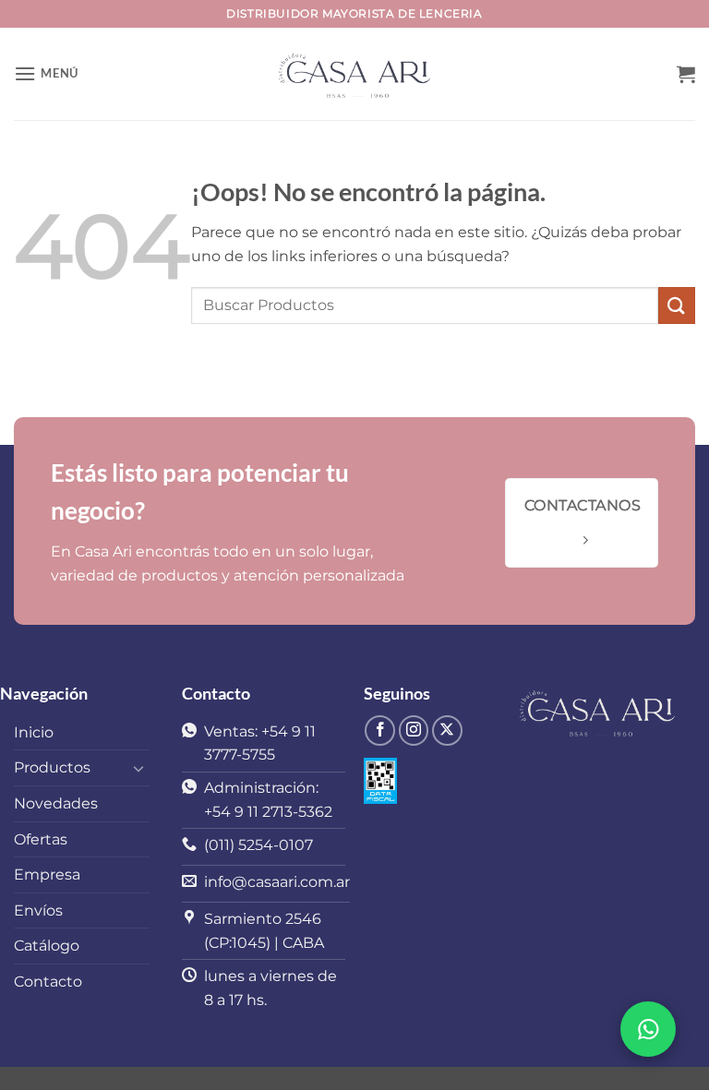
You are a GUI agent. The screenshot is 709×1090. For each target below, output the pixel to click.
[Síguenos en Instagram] (414, 730)
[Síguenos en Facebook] (380, 730)
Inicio (34, 732)
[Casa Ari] (354, 74)
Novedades (56, 803)
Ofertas (40, 839)
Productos (52, 767)
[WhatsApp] (648, 1029)
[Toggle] (138, 768)
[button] (46, 73)
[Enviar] (676, 305)
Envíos (38, 910)
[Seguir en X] (447, 730)
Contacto (48, 981)
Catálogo (46, 945)
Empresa (47, 874)
